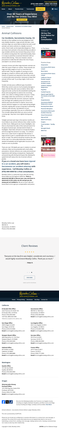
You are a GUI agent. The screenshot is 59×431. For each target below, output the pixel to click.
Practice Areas (19, 9)
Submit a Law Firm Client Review (29, 282)
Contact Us (40, 9)
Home (3, 9)
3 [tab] (32, 272)
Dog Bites (43, 89)
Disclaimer (30, 299)
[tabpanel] (29, 257)
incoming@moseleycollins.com (44, 316)
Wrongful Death (45, 128)
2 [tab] (29, 272)
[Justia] (11, 402)
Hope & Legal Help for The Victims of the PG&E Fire (48, 95)
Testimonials (30, 9)
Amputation (44, 65)
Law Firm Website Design (48, 426)
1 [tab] (27, 272)
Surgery (43, 122)
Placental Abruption (47, 108)
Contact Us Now (22, 19)
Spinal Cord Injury (46, 119)
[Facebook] (3, 402)
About (10, 9)
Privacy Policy (21, 299)
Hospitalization (45, 100)
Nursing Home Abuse (47, 106)
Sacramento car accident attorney (16, 166)
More (55, 9)
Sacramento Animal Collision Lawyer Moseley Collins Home (12, 4)
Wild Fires (44, 130)
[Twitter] (7, 402)
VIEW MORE (29, 277)
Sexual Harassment (46, 115)
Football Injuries (45, 92)
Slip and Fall (44, 117)
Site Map (36, 299)
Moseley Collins (16, 426)
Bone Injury (44, 71)
